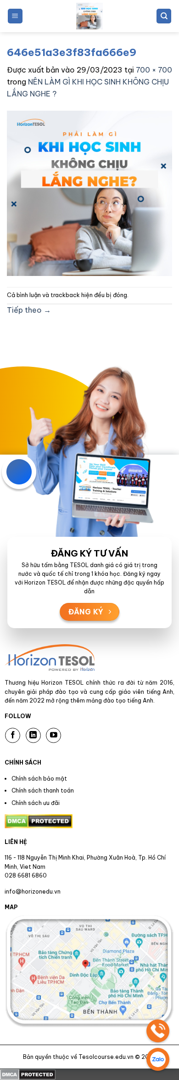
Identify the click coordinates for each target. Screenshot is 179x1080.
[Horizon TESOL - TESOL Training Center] (89, 16)
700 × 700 (154, 69)
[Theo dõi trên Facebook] (12, 735)
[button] (15, 16)
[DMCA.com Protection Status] (28, 1074)
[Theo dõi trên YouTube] (53, 735)
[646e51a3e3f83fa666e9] (89, 192)
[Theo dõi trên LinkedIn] (33, 735)
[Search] (164, 16)
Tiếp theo (29, 310)
